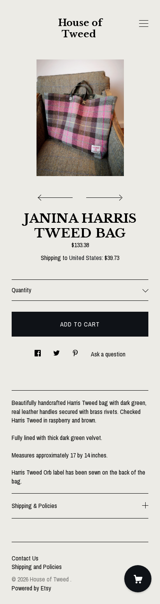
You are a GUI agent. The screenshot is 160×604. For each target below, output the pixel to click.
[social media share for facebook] (38, 350)
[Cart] (137, 578)
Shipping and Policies (37, 566)
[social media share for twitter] (56, 350)
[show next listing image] (103, 195)
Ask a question (108, 354)
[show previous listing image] (57, 195)
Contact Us (25, 558)
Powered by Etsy (31, 588)
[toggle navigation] (143, 24)
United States (85, 257)
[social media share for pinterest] (75, 350)
